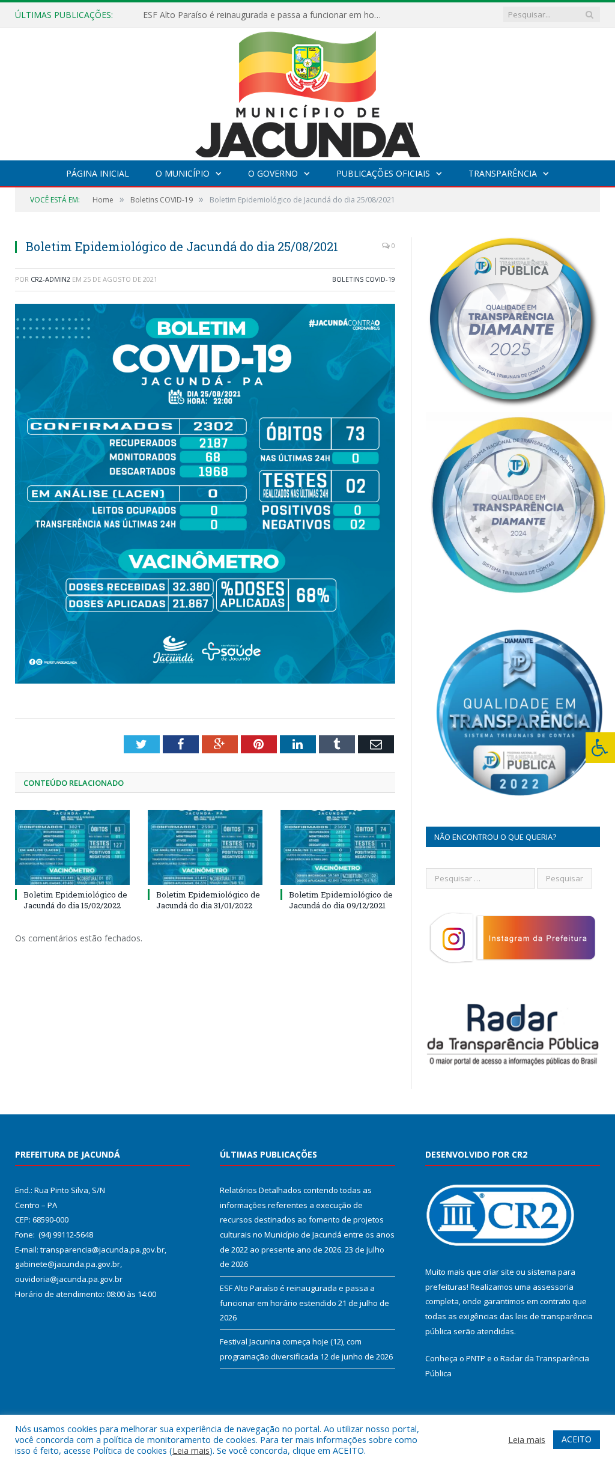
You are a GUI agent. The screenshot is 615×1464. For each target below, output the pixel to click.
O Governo (273, 173)
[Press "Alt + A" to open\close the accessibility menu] (600, 747)
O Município (183, 173)
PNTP (475, 1358)
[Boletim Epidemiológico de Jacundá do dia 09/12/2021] (337, 847)
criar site (498, 1271)
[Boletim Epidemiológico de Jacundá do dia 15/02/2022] (72, 847)
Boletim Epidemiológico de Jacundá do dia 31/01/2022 (208, 900)
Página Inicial (97, 173)
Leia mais (191, 1450)
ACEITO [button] (577, 1439)
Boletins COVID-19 (363, 279)
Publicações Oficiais (383, 173)
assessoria (553, 1286)
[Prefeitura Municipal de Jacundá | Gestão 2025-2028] (307, 91)
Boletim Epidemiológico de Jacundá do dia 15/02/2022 (75, 900)
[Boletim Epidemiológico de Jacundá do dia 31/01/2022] (205, 847)
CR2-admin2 (50, 279)
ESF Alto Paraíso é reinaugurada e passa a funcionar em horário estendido (266, 15)
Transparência (502, 173)
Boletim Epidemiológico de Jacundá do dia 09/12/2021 (341, 900)
